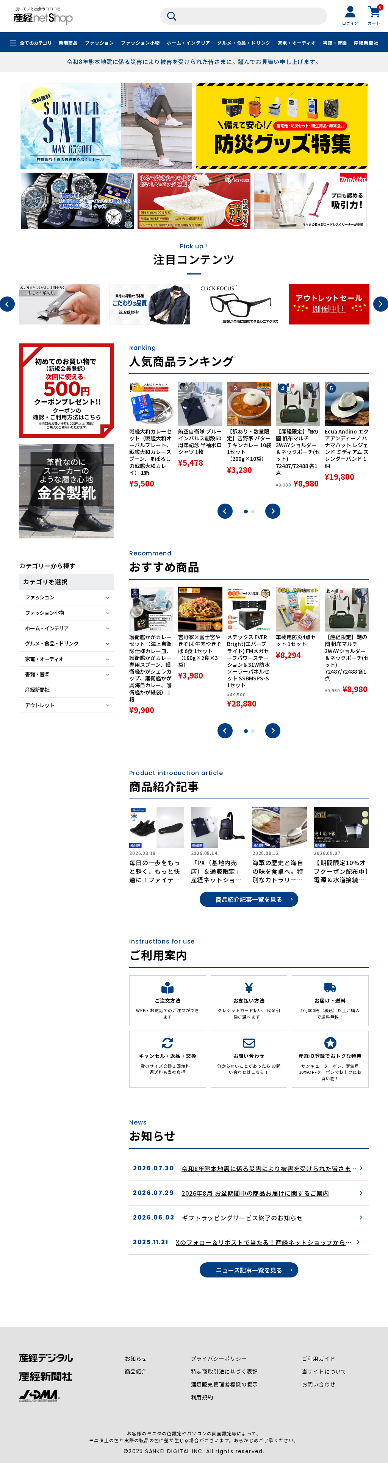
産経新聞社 (366, 42)
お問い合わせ (319, 1384)
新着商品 (68, 42)
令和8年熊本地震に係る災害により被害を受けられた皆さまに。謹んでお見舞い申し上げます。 (194, 62)
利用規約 (202, 1397)
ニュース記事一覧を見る (249, 1269)
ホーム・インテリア (188, 42)
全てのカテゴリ (36, 42)
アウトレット (39, 705)
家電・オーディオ (297, 42)
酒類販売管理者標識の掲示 (224, 1384)
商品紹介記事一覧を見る (249, 899)
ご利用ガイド (319, 1358)
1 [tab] (246, 511)
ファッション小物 (140, 42)
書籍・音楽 (335, 42)
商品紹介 (136, 1371)
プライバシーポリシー (219, 1358)
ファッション (99, 42)
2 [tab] (253, 511)
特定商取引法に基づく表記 (224, 1371)
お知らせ (136, 1358)
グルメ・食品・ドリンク (244, 42)
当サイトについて (324, 1371)
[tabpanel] (151, 439)
